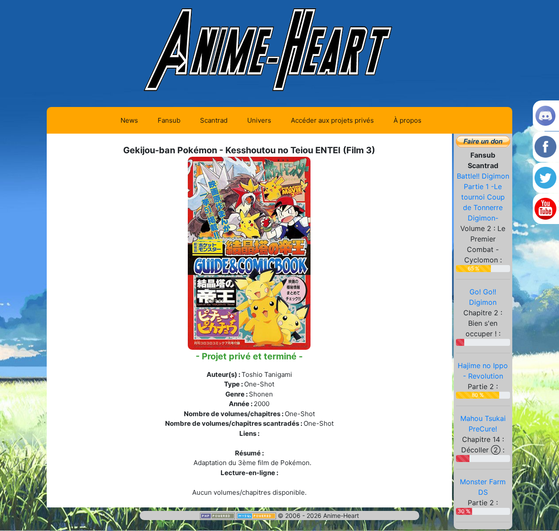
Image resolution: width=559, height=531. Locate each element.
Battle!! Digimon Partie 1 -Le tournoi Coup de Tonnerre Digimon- (483, 197)
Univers (259, 120)
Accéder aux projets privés (332, 120)
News (129, 120)
